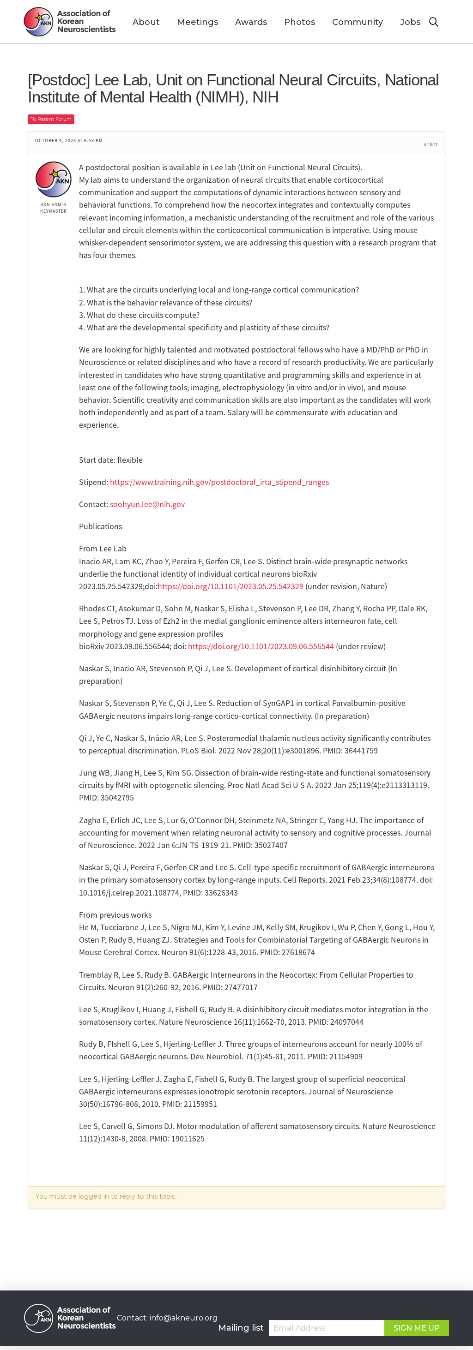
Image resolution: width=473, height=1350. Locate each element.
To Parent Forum (51, 119)
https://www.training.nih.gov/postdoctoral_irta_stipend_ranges (219, 481)
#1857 (431, 145)
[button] (439, 22)
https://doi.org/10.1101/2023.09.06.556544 (261, 645)
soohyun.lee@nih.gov (147, 503)
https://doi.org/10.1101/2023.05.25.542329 (230, 585)
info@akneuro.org (184, 1318)
